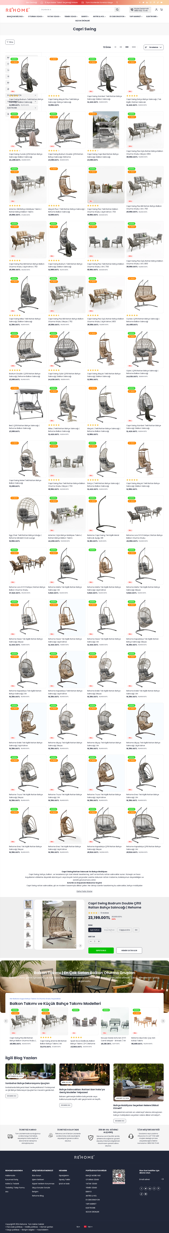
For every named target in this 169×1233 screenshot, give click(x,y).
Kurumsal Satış (11, 1179)
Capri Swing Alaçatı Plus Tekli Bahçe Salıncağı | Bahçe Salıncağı (63, 100)
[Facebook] (139, 2)
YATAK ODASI (53, 16)
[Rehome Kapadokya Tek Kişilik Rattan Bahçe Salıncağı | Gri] (27, 669)
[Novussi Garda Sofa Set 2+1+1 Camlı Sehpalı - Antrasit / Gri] (115, 1021)
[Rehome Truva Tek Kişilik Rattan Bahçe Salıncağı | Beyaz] (27, 773)
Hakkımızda (10, 1175)
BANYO (85, 16)
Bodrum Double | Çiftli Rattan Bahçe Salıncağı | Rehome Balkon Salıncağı (24, 375)
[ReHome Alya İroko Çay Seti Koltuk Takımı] (145, 1021)
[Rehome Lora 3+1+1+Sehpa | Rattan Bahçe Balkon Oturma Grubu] (145, 514)
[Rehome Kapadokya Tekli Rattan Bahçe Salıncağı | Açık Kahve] (66, 669)
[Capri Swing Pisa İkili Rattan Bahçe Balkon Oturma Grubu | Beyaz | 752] (66, 294)
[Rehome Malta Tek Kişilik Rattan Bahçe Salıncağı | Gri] (66, 565)
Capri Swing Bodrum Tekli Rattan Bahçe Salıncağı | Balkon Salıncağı (26, 100)
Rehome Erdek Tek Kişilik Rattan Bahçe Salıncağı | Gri (143, 692)
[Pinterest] (154, 2)
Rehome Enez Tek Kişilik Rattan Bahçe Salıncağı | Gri (142, 796)
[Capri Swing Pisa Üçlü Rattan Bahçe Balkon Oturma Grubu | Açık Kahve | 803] (106, 294)
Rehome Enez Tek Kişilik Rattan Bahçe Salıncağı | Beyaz (25, 848)
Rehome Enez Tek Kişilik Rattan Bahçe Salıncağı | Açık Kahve (64, 848)
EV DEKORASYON (117, 16)
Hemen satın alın (129, 950)
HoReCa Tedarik (12, 1183)
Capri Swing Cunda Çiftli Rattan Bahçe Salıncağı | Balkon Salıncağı (25, 155)
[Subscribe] (162, 1179)
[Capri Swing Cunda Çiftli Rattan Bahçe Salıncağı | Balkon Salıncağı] (27, 129)
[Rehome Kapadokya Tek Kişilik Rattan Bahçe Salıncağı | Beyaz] (145, 617)
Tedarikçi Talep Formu (15, 1187)
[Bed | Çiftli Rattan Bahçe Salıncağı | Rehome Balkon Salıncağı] (27, 404)
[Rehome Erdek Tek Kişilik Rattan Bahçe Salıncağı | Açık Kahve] (27, 721)
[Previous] (76, 945)
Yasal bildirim (42, 1230)
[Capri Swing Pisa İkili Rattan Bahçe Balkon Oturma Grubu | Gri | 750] (145, 184)
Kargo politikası (13, 1230)
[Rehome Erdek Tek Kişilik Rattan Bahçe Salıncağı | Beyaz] (106, 669)
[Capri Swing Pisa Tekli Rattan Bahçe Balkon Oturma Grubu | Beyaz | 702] (66, 459)
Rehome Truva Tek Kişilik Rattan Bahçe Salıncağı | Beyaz (26, 796)
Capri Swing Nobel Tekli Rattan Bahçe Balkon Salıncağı (25, 481)
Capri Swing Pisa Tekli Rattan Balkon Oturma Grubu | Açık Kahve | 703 (102, 210)
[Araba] (161, 9)
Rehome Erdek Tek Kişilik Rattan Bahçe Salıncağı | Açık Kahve (25, 744)
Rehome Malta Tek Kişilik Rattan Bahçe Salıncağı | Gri (65, 588)
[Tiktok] (157, 2)
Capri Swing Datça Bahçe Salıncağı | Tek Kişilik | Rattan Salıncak (143, 100)
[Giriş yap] (156, 9)
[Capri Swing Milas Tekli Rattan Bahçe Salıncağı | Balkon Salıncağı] (27, 294)
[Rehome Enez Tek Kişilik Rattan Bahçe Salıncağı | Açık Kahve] (66, 825)
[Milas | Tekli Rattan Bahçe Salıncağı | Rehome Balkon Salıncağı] (66, 404)
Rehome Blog (38, 1195)
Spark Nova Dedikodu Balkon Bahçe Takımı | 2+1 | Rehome (83, 1042)
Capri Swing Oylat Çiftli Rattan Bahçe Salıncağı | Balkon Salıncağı (64, 375)
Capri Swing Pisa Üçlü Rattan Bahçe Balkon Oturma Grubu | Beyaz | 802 (144, 152)
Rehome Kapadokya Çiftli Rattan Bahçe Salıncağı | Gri (143, 848)
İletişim (35, 1191)
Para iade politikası (15, 1227)
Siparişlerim (64, 1175)
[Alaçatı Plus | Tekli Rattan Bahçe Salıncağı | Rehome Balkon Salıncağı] (66, 184)
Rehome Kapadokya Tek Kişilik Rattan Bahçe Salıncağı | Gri (25, 692)
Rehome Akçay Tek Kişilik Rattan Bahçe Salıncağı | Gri (104, 744)
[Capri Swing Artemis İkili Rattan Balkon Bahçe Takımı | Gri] (54, 1021)
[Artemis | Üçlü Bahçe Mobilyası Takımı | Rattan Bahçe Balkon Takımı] (66, 514)
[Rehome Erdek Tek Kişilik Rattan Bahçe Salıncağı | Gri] (145, 669)
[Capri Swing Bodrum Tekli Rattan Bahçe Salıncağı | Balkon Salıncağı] (27, 75)
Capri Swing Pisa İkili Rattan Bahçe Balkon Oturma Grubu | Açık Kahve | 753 (26, 265)
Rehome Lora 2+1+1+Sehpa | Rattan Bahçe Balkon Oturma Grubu (27, 588)
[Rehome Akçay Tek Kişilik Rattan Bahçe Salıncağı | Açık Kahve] (145, 721)
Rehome (23, 1224)
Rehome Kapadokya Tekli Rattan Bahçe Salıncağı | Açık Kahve (65, 692)
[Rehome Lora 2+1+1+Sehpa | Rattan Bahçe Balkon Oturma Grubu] (27, 565)
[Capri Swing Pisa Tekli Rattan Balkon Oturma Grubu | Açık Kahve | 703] (106, 184)
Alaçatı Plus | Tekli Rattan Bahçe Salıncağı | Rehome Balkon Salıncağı (66, 210)
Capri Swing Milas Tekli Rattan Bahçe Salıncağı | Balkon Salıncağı (25, 320)
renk (90, 925)
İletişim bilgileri (28, 1230)
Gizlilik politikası (31, 1227)
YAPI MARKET (135, 16)
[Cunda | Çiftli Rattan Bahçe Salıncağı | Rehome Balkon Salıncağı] (145, 294)
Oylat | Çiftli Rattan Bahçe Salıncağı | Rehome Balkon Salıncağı (142, 372)
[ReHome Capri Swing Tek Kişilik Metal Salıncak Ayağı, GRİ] (106, 514)
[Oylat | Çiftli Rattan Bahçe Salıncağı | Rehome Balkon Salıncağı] (145, 349)
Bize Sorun (36, 1175)
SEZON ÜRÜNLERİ (82, 20)
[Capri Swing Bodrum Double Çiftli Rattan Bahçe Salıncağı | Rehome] (66, 129)
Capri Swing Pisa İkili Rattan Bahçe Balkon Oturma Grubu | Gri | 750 (144, 207)
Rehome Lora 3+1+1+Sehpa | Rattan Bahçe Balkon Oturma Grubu (144, 536)
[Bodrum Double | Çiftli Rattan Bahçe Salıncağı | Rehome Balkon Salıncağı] (27, 349)
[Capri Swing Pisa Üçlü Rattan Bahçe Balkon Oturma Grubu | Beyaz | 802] (145, 129)
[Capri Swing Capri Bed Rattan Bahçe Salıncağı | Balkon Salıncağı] (106, 129)
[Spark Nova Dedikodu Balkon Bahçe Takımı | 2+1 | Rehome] (84, 1021)
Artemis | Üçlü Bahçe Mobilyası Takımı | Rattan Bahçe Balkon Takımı (65, 536)
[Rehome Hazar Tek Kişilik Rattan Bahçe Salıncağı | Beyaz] (27, 617)
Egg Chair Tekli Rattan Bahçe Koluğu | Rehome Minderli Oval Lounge (25, 536)
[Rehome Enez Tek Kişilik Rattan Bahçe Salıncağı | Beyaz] (27, 825)
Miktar (91, 936)
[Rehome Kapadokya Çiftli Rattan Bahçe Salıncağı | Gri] (145, 825)
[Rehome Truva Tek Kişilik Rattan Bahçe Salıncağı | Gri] (66, 773)
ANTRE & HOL (99, 16)
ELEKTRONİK (151, 16)
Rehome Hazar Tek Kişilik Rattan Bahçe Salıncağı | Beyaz (26, 640)
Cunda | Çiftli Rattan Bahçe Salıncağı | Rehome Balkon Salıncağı (142, 320)
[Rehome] (17, 9)
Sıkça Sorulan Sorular (41, 1187)
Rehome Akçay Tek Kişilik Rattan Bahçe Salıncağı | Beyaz (65, 744)
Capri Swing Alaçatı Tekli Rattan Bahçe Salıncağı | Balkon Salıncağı (104, 375)
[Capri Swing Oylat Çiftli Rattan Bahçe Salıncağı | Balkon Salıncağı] (66, 349)
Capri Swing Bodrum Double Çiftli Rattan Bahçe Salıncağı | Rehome (65, 155)
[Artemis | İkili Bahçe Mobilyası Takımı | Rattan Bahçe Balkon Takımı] (27, 184)
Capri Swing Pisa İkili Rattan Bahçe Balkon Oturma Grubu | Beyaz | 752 (66, 320)
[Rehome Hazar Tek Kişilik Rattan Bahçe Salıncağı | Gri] (106, 617)
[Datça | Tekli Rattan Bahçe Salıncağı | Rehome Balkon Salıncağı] (106, 459)
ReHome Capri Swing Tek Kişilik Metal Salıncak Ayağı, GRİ (103, 536)
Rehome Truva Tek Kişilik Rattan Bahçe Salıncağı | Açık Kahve (104, 796)
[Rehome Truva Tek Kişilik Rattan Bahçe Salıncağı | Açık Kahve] (106, 773)
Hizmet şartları (46, 1227)
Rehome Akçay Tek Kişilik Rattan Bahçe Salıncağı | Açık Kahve (143, 744)
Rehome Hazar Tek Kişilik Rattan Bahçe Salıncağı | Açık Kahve (65, 640)
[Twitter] (143, 2)
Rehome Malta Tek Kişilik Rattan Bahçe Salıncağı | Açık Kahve (104, 588)
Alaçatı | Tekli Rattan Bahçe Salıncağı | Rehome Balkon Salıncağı (103, 429)
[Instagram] (150, 2)
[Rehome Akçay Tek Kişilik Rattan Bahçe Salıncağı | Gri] (106, 721)
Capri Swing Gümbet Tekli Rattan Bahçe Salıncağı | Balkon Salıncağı (104, 97)
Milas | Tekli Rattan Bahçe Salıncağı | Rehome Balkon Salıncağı (63, 429)
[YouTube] (161, 2)
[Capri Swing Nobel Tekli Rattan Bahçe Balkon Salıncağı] (27, 459)
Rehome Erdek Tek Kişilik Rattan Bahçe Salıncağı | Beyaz (104, 692)
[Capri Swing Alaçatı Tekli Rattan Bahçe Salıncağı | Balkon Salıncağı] (106, 349)
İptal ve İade (64, 1183)
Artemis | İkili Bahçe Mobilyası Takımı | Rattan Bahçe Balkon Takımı (25, 210)
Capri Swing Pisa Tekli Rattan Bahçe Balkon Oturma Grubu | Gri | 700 (105, 265)
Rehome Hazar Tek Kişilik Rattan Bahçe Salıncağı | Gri (104, 640)
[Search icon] (117, 9)
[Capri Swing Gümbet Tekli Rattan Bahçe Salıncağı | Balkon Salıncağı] (106, 75)
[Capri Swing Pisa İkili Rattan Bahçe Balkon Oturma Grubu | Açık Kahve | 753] (27, 239)
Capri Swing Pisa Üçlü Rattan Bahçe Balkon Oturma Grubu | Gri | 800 (144, 262)
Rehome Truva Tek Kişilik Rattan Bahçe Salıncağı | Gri (65, 796)
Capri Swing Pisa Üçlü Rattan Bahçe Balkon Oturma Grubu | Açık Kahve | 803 (105, 320)
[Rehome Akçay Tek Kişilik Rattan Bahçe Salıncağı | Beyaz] (66, 721)
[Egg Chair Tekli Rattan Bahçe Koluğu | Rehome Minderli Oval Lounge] (27, 514)
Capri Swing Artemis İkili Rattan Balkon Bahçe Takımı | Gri (53, 1042)
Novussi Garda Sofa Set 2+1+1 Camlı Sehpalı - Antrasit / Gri (113, 1039)
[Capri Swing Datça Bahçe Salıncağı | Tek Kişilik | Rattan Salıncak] (145, 75)
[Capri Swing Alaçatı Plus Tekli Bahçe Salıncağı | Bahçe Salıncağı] (66, 75)
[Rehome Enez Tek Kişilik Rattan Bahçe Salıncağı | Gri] (145, 773)
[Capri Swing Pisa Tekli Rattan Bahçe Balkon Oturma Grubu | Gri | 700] (106, 239)
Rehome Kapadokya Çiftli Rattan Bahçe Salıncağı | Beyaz (104, 848)
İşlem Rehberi (38, 1179)
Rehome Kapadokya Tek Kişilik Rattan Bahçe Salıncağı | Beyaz (142, 640)
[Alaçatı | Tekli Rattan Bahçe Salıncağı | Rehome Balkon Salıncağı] (106, 404)
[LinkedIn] (147, 2)
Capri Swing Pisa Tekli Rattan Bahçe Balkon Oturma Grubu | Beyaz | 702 (66, 484)
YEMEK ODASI (71, 16)
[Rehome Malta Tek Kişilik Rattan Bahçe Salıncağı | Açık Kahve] (106, 565)
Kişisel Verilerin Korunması (43, 1183)
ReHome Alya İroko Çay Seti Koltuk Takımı (143, 1039)
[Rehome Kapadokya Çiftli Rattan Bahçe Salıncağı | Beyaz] (106, 825)
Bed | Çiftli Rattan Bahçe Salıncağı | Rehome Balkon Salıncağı (24, 426)
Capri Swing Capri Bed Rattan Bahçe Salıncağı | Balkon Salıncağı (103, 155)
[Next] (80, 945)
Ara (6, 1191)
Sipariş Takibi (64, 1179)
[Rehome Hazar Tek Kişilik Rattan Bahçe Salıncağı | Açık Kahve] (66, 617)
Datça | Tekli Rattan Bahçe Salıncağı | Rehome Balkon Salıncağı (103, 484)
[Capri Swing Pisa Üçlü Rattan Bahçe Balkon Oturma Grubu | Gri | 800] (145, 239)
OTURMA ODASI (35, 16)
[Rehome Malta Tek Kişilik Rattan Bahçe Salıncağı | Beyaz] (145, 565)
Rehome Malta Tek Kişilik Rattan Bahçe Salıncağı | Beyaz (143, 588)
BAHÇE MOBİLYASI (15, 16)
